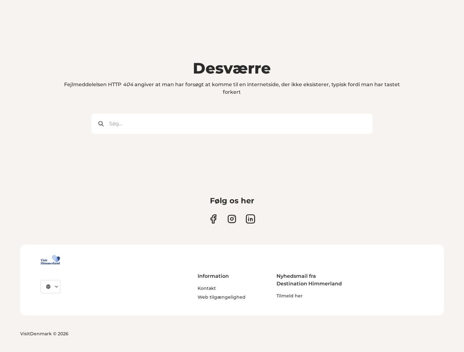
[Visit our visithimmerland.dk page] (231, 218)
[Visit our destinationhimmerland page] (250, 218)
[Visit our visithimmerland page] (213, 218)
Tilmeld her (290, 296)
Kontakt (207, 288)
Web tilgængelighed (222, 297)
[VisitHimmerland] (50, 260)
